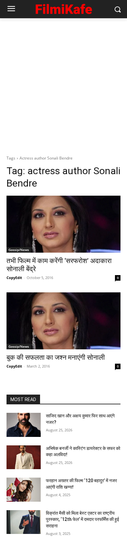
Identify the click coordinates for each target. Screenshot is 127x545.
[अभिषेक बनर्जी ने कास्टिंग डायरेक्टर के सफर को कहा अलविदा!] (24, 457)
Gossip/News (18, 249)
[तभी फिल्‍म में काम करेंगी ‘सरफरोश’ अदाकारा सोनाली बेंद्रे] (63, 224)
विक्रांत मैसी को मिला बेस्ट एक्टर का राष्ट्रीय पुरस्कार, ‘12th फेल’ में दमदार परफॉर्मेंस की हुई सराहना (82, 519)
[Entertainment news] (63, 8)
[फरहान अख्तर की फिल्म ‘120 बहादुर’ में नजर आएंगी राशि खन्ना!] (24, 490)
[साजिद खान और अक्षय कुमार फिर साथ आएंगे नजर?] (24, 425)
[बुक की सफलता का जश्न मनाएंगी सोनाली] (63, 320)
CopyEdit (14, 277)
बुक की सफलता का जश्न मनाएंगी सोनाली (56, 357)
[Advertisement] (63, 84)
